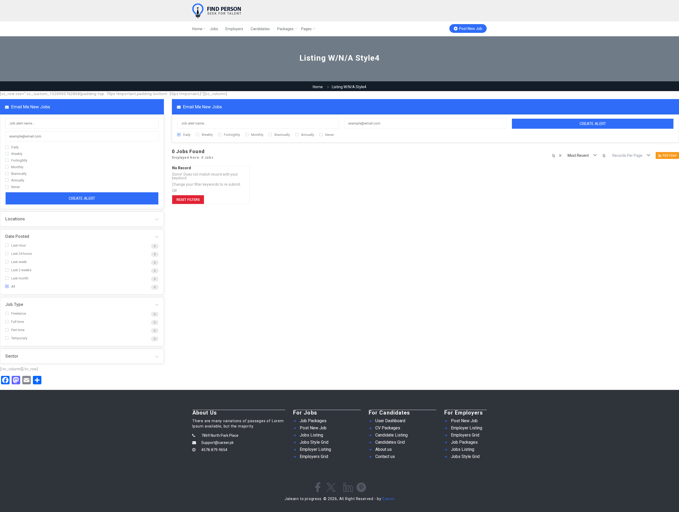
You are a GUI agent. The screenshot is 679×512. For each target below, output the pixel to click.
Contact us (385, 456)
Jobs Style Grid (314, 442)
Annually (17, 180)
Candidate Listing (391, 435)
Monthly (17, 167)
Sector (11, 356)
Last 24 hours (21, 253)
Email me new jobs (30, 106)
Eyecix (388, 499)
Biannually (19, 173)
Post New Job (470, 28)
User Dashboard (390, 420)
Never (15, 187)
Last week (19, 262)
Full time (17, 321)
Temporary (19, 338)
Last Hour (18, 245)
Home (197, 29)
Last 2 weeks (21, 270)
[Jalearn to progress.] (243, 10)
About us (383, 449)
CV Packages (387, 427)
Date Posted (17, 236)
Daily (15, 147)
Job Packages (313, 420)
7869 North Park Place (219, 435)
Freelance (18, 313)
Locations (15, 218)
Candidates (260, 29)
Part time (17, 330)
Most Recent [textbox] (578, 155)
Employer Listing (315, 449)
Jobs (214, 29)
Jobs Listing (311, 435)
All (13, 286)
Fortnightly (19, 160)
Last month (19, 278)
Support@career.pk (217, 442)
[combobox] (579, 155)
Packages (285, 29)
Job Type (14, 304)
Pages (306, 29)
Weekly (16, 153)
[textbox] (628, 155)
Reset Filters (188, 200)
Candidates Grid (390, 442)
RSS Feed (669, 155)
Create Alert (82, 198)
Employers (234, 29)
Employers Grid (314, 456)
